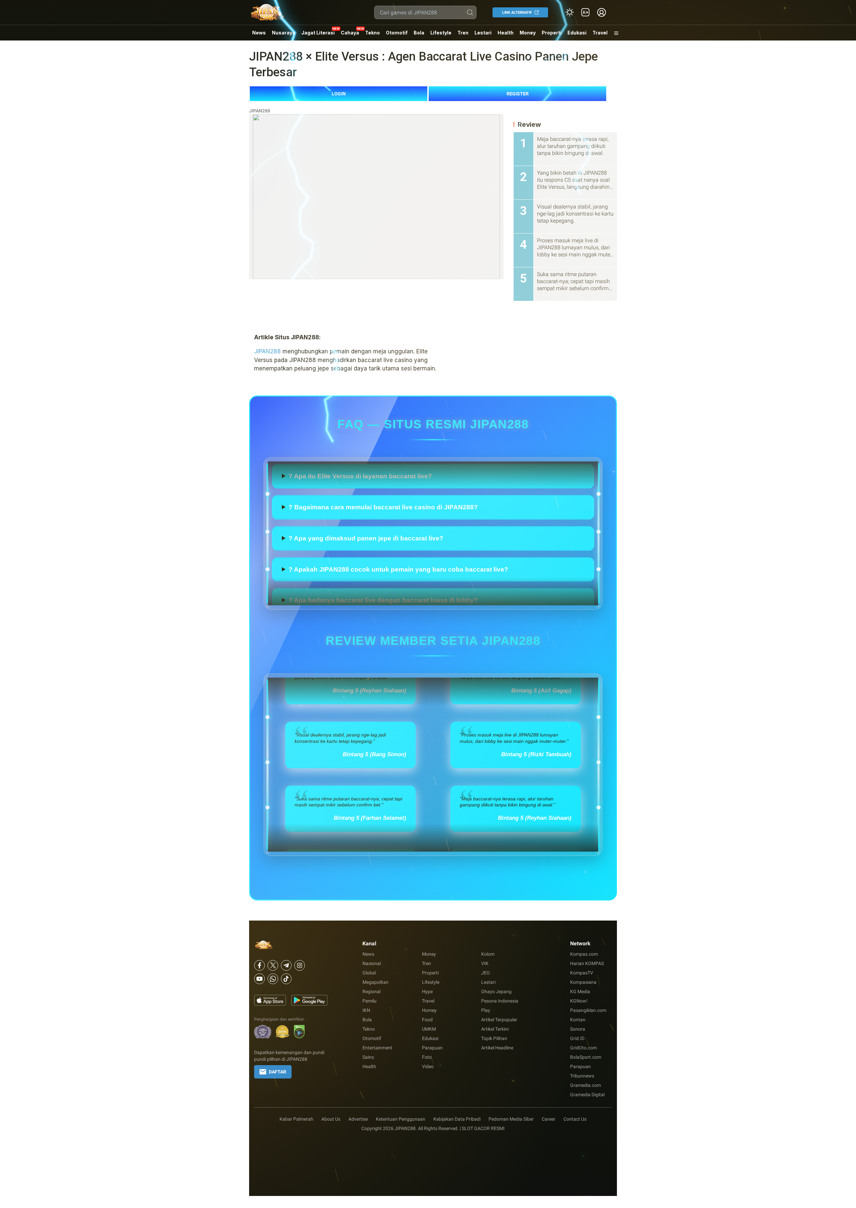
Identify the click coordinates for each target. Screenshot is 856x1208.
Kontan (577, 1019)
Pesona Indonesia (499, 1001)
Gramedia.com (585, 1085)
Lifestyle (440, 32)
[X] (273, 965)
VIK (485, 963)
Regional (371, 991)
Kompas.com (584, 954)
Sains (368, 1057)
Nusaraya (283, 32)
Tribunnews (582, 1075)
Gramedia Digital (587, 1094)
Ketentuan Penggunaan (400, 1119)
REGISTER (518, 93)
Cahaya (350, 32)
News (259, 32)
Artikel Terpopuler (499, 1019)
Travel (600, 32)
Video (428, 1066)
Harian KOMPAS (587, 963)
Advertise (358, 1119)
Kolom (488, 954)
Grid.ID (577, 1038)
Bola (419, 32)
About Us (330, 1119)
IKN (366, 1010)
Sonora (577, 1029)
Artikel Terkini (495, 1029)
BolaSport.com (585, 1057)
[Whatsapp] (273, 978)
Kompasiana (583, 982)
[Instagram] (299, 965)
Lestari (483, 35)
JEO (485, 972)
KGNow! (578, 1001)
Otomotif (397, 32)
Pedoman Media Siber (511, 1119)
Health (506, 32)
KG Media (580, 991)
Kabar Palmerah (296, 1119)
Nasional (371, 963)
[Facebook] (259, 965)
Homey (429, 1010)
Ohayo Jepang (496, 991)
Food (427, 1019)
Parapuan (432, 1047)
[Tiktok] (286, 978)
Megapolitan (375, 982)
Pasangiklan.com (588, 1010)
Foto (427, 1057)
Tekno (372, 32)
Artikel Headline (497, 1047)
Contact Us (574, 1119)
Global (369, 972)
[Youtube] (259, 978)
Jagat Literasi (318, 32)
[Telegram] (286, 965)
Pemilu (369, 1001)
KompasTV (581, 972)
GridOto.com (583, 1047)
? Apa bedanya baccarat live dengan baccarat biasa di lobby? (383, 470)
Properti (551, 32)
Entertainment (377, 1047)
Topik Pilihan (494, 1038)
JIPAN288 (259, 110)
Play (485, 1010)
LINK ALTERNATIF (517, 12)
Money (528, 32)
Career (548, 1119)
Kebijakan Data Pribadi (456, 1119)
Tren (462, 32)
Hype (427, 991)
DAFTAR (277, 1071)
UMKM (429, 1029)
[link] (585, 12)
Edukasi (576, 32)
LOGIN (339, 93)
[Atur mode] (569, 12)
